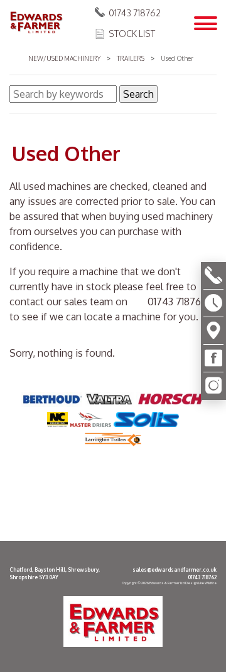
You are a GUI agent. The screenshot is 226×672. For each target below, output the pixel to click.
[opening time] (213, 303)
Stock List (132, 33)
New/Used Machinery (64, 58)
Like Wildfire (207, 583)
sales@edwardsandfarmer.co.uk (174, 570)
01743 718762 (135, 13)
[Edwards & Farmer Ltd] (35, 23)
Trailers (130, 58)
